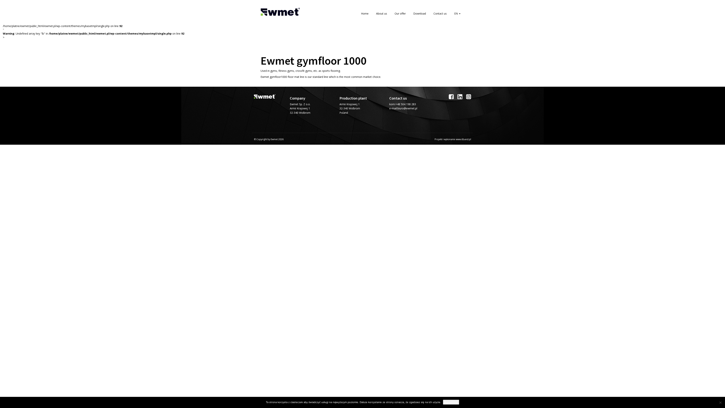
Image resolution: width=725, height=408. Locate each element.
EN (456, 13)
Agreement (451, 402)
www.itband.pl (463, 139)
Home (365, 13)
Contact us (440, 13)
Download (419, 13)
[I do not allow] (720, 402)
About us (381, 13)
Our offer (400, 13)
